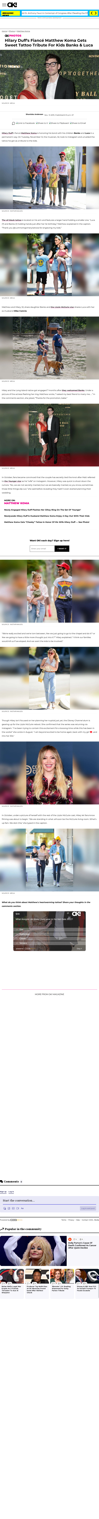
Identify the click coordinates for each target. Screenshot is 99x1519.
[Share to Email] (78, 123)
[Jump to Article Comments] (13, 123)
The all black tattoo (11, 220)
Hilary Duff (7, 133)
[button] (5, 5)
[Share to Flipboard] (59, 123)
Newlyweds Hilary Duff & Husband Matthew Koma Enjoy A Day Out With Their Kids (47, 516)
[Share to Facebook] (25, 123)
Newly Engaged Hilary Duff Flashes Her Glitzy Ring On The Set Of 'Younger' (42, 510)
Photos (12, 31)
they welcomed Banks (73, 390)
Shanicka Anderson (34, 114)
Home (4, 31)
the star (62, 307)
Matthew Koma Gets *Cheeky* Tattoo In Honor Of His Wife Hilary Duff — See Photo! (46, 522)
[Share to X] (42, 123)
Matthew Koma (23, 31)
